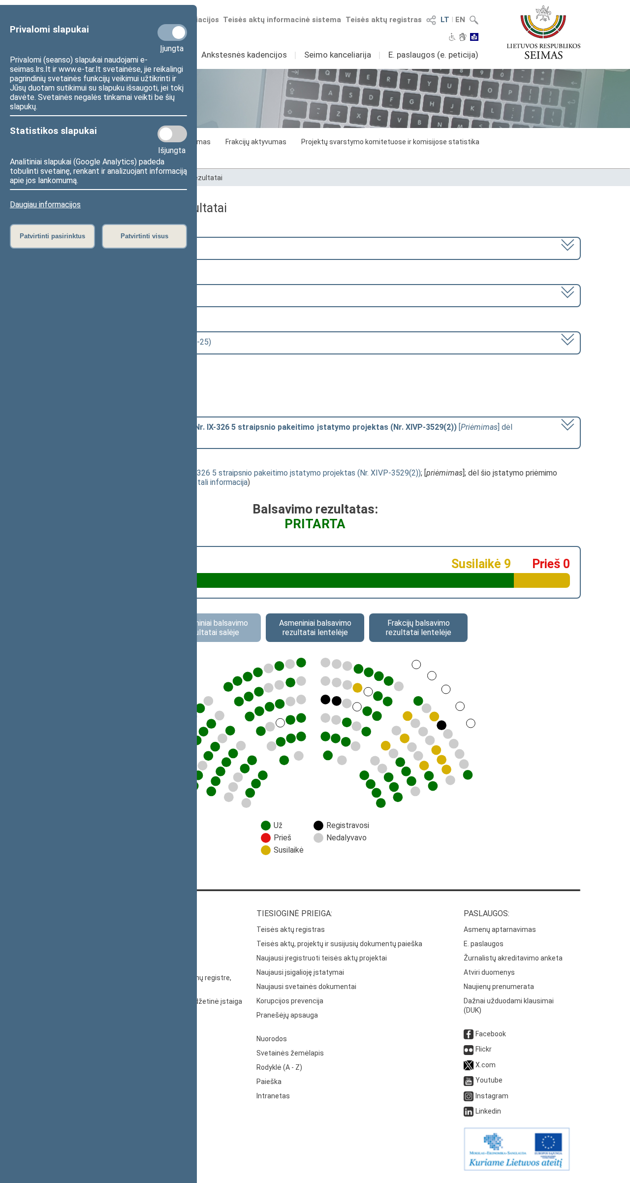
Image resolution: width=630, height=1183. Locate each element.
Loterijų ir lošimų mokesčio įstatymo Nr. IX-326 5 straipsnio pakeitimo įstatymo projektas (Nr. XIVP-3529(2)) (235, 473)
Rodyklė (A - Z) (279, 1067)
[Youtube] (468, 1080)
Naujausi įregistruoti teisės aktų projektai (321, 958)
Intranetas (273, 1096)
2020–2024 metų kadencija (102, 247)
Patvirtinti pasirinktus (52, 236)
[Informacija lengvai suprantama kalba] (474, 38)
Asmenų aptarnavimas (500, 929)
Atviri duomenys (489, 972)
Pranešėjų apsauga (287, 1015)
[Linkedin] (468, 1111)
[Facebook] (468, 1034)
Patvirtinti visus (144, 236)
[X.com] (468, 1065)
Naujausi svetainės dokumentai (306, 987)
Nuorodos (271, 1039)
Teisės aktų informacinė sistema (282, 19)
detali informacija (218, 482)
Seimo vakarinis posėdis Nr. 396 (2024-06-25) (133, 342)
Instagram (491, 1096)
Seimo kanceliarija (337, 55)
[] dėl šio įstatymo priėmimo (283, 431)
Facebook (490, 1034)
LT (445, 19)
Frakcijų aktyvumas (255, 142)
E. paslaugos (484, 944)
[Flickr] (468, 1049)
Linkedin (488, 1111)
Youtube (489, 1080)
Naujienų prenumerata (499, 987)
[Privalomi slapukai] (172, 32)
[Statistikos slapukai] (172, 134)
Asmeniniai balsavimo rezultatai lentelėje (315, 627)
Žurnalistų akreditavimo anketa (513, 958)
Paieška (269, 1082)
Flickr (483, 1049)
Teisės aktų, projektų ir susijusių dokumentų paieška (339, 944)
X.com (485, 1065)
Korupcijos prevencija (289, 1001)
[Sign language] (463, 38)
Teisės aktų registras (384, 19)
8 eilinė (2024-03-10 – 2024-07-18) (116, 294)
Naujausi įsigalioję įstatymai (300, 972)
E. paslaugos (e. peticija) (433, 55)
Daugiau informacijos (45, 204)
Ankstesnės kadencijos (244, 55)
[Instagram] (468, 1096)
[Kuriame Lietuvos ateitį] (517, 1168)
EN (460, 19)
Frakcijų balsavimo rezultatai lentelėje (418, 627)
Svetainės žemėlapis (290, 1053)
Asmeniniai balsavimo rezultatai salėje (212, 627)
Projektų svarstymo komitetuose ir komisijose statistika (390, 142)
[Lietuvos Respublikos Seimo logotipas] (543, 32)
